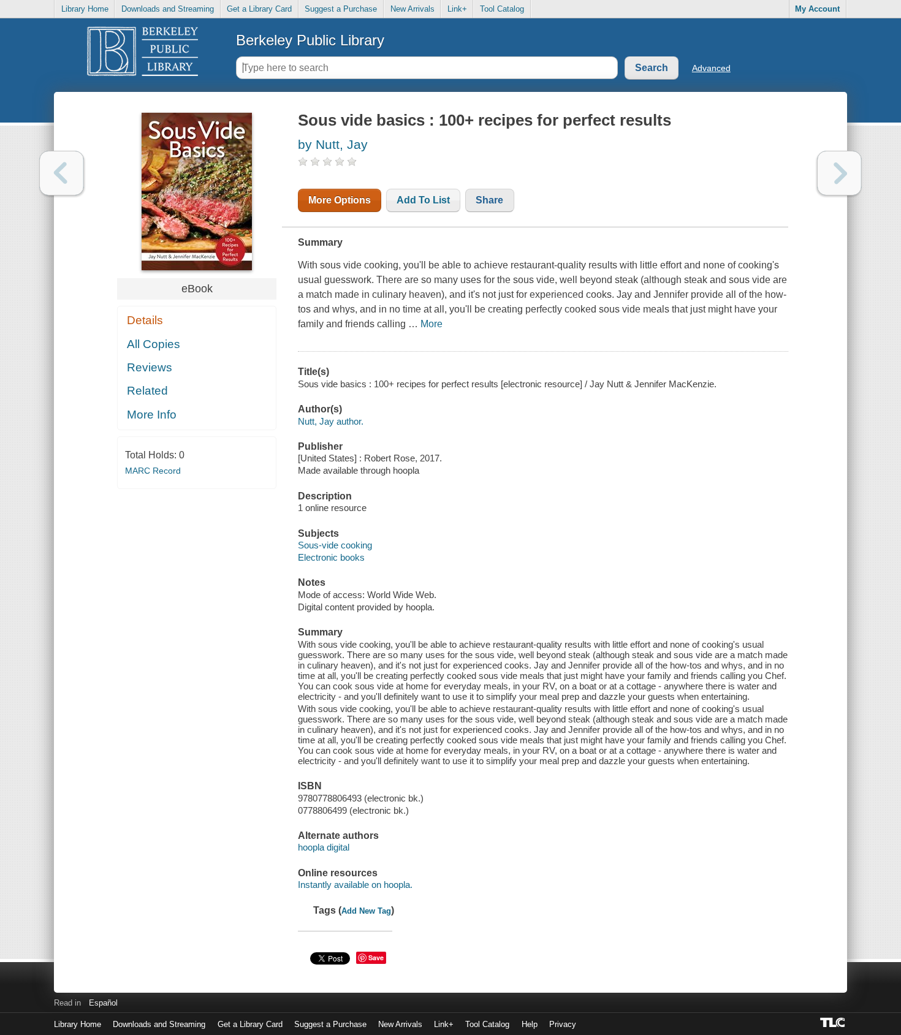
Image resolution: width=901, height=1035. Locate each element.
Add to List (423, 200)
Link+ (457, 8)
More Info (152, 414)
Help (530, 1024)
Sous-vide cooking (335, 545)
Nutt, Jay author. (330, 421)
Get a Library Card (259, 8)
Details (145, 320)
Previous (61, 173)
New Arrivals (412, 8)
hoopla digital (323, 847)
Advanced (711, 68)
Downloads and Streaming (167, 8)
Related (147, 390)
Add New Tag (366, 911)
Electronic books (331, 557)
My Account (817, 8)
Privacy (562, 1024)
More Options (339, 200)
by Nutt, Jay (333, 144)
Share (489, 200)
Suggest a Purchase (341, 8)
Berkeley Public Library (310, 40)
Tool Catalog (502, 8)
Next (839, 173)
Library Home (84, 8)
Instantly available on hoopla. (355, 884)
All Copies (153, 344)
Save (376, 957)
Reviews (149, 367)
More (431, 324)
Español (103, 1002)
